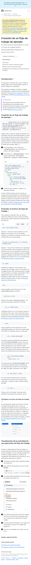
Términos (14, 558)
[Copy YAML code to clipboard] (27, 162)
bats (2, 142)
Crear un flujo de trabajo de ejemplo (12, 15)
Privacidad (20, 558)
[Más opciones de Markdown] (16, 56)
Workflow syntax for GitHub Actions (14, 258)
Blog (17, 559)
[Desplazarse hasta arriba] (27, 561)
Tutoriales (14, 14)
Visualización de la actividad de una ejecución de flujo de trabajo (15, 442)
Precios (3, 559)
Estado (26, 558)
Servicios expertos (10, 559)
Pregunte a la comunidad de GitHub (11, 545)
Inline (23, 224)
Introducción (6, 79)
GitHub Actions (7, 14)
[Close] (27, 2)
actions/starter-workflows (15, 93)
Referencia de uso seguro (15, 109)
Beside (18, 224)
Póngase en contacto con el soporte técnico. (14, 547)
